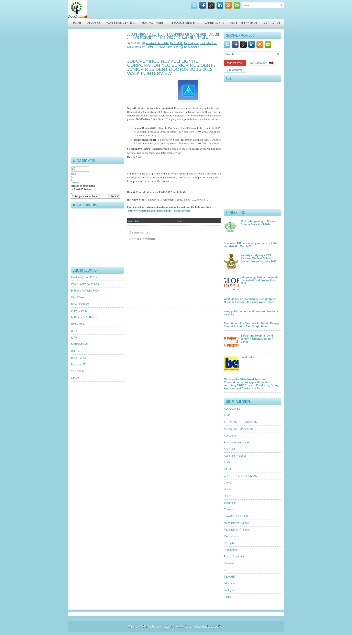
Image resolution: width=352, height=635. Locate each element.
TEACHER (230, 576)
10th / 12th (77, 371)
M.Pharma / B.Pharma (84, 317)
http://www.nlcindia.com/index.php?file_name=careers (159, 210)
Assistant (229, 449)
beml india (247, 357)
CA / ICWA (77, 297)
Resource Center (184, 22)
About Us (94, 22)
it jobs (227, 596)
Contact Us (272, 22)
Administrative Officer (237, 442)
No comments (191, 47)
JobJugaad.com (159, 626)
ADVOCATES (232, 408)
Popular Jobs (234, 62)
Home (77, 22)
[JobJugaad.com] (111, 9)
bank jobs (229, 590)
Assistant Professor (235, 455)
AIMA (227, 415)
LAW (74, 337)
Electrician (230, 502)
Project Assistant (234, 556)
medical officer (208, 43)
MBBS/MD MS (80, 344)
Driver (227, 496)
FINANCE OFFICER (236, 516)
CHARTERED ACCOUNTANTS (242, 475)
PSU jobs (229, 543)
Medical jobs (191, 43)
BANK (227, 469)
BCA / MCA (78, 324)
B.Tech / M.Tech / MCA (85, 290)
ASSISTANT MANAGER (238, 428)
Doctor (228, 489)
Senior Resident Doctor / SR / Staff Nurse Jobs (153, 47)
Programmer (231, 549)
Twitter (75, 182)
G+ (73, 176)
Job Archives (235, 70)
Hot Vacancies (153, 22)
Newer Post (133, 220)
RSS (74, 173)
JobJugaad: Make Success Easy (204, 626)
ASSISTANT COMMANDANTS (242, 422)
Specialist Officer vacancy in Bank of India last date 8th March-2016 (250, 245)
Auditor (228, 462)
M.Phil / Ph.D (79, 310)
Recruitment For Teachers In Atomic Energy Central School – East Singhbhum (251, 325)
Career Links (214, 22)
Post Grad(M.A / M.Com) (85, 283)
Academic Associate (157, 43)
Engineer (229, 509)
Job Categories (259, 63)
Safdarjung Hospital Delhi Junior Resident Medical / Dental (257, 338)
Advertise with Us (243, 22)
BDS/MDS (77, 351)
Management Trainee (236, 522)
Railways (229, 563)
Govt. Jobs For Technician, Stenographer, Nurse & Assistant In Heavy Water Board (250, 300)
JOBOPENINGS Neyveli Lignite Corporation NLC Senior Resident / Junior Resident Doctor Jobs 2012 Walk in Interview (173, 35)
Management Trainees (237, 529)
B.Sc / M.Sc (78, 357)
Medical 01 (176, 43)
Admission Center (121, 22)
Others (75, 377)
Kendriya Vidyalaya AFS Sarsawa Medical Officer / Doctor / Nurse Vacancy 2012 (258, 258)
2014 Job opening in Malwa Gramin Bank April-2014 (258, 223)
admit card (230, 583)
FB (73, 179)
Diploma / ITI (78, 364)
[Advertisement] (97, 93)
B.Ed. (74, 330)
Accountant (230, 435)
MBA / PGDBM (80, 304)
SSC (226, 569)
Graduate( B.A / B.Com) (85, 277)
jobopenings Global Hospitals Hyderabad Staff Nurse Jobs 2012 (259, 280)
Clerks (227, 482)
